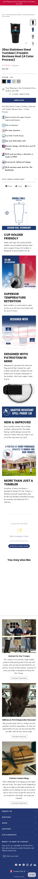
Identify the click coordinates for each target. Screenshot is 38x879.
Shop (4, 823)
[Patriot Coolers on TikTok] (31, 864)
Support (6, 817)
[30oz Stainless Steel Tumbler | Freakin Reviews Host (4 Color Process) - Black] (3, 603)
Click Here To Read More (19, 678)
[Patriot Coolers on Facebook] (16, 864)
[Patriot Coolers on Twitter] (20, 864)
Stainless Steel (19, 81)
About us (7, 811)
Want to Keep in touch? (15, 842)
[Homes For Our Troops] (19, 636)
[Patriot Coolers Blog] (19, 758)
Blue (9, 81)
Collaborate (9, 835)
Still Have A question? (13, 179)
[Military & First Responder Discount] (19, 700)
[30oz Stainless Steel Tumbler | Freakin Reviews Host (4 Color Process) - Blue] (5, 603)
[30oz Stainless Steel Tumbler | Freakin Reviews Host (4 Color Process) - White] (7, 603)
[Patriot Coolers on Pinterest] (23, 864)
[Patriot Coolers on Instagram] (27, 864)
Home (3, 14)
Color (7, 77)
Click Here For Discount (19, 736)
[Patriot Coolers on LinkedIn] (35, 864)
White (14, 81)
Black (4, 81)
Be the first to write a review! (19, 546)
